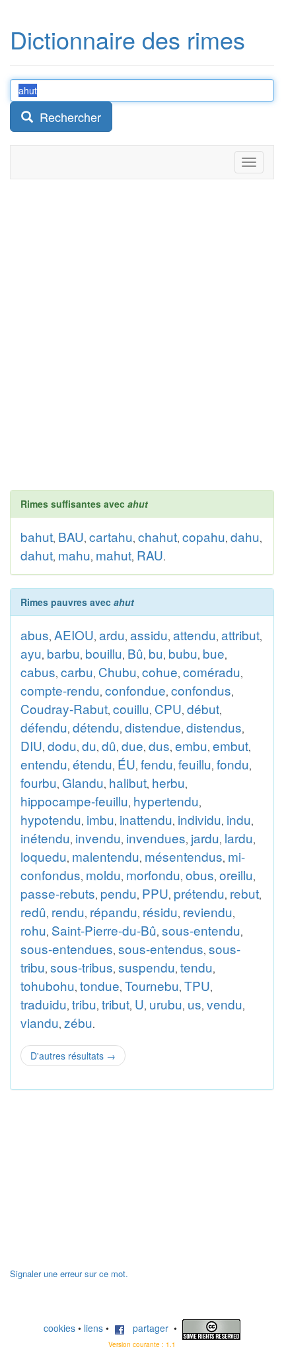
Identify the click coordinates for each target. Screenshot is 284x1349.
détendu (96, 727)
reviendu (207, 911)
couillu (131, 708)
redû (33, 911)
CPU (168, 708)
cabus (37, 671)
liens (93, 1327)
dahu (245, 536)
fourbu (38, 782)
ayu (31, 653)
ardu (112, 635)
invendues (156, 838)
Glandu (83, 782)
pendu (118, 893)
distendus (214, 727)
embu (191, 745)
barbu (63, 653)
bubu (182, 653)
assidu (149, 635)
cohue (160, 671)
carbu (77, 671)
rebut (244, 893)
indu (239, 819)
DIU (31, 745)
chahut (157, 536)
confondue (135, 690)
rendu (68, 911)
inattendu (146, 819)
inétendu (45, 838)
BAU (71, 536)
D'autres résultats (73, 1055)
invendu (98, 838)
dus (159, 745)
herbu (168, 782)
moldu (103, 875)
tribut (115, 1004)
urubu (165, 1004)
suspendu (146, 967)
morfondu (153, 875)
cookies (59, 1327)
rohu (33, 930)
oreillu (236, 875)
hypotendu (50, 819)
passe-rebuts (57, 893)
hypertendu (166, 801)
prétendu (199, 893)
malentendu (105, 856)
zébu (78, 1022)
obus (200, 875)
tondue (100, 985)
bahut (36, 536)
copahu (203, 536)
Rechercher (67, 116)
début (203, 708)
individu (199, 819)
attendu (194, 635)
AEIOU (74, 635)
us (194, 1004)
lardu (239, 838)
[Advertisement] (142, 334)
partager (146, 1327)
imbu (100, 819)
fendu (157, 764)
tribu (84, 1004)
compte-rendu (60, 690)
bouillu (103, 653)
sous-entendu (201, 930)
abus (34, 635)
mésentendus (184, 856)
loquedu (43, 856)
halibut (128, 782)
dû (109, 745)
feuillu (194, 764)
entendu (43, 764)
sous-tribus (81, 967)
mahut (113, 555)
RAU (150, 555)
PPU (155, 893)
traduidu (43, 1004)
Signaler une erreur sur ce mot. (69, 1273)
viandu (39, 1022)
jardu (205, 838)
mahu (74, 555)
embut (230, 745)
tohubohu (47, 985)
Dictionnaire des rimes (127, 39)
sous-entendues (66, 948)
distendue (153, 727)
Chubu (117, 671)
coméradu (211, 671)
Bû (135, 653)
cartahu (111, 536)
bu (156, 653)
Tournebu (152, 985)
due (132, 745)
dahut (36, 555)
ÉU (126, 764)
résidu (160, 911)
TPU (197, 985)
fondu (233, 764)
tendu (196, 967)
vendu (224, 1004)
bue (214, 653)
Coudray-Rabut (64, 708)
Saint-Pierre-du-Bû (104, 930)
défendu (43, 727)
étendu (92, 764)
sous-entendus (160, 948)
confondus (201, 690)
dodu (62, 745)
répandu (113, 911)
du (89, 745)
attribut (240, 635)
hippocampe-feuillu (74, 801)
